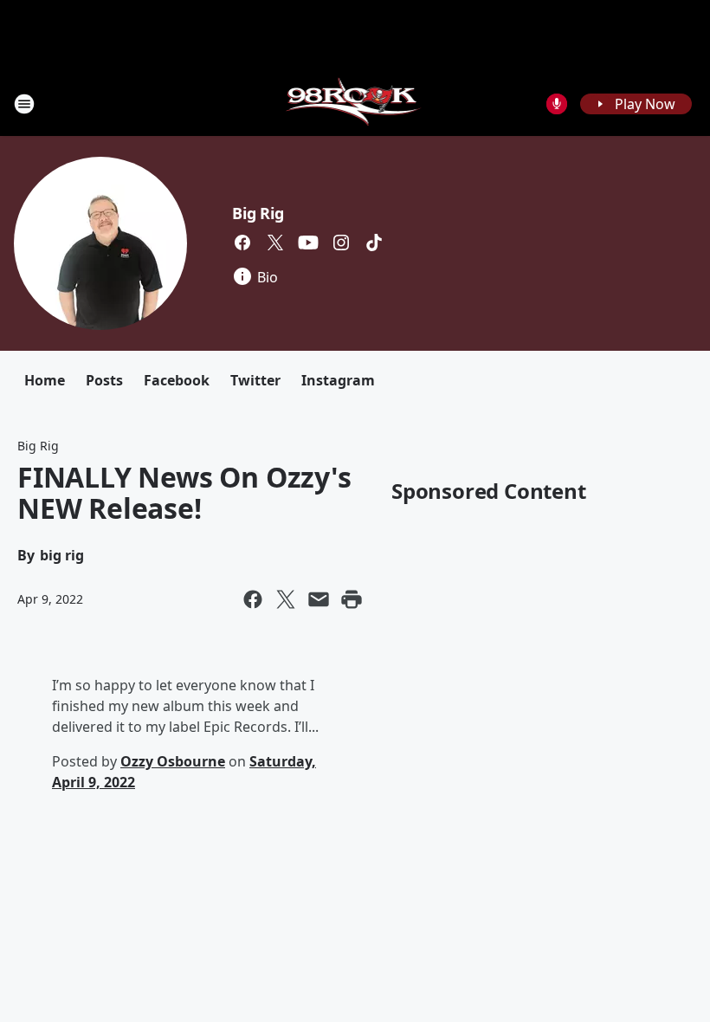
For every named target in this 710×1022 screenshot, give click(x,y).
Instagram (338, 380)
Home (44, 380)
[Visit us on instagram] (341, 242)
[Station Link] (355, 103)
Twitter (255, 380)
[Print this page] (351, 599)
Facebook (177, 380)
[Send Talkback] (556, 104)
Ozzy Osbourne (172, 761)
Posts (104, 380)
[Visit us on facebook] (242, 242)
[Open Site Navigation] (24, 104)
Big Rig (258, 213)
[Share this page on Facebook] (253, 599)
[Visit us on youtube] (308, 242)
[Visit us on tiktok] (374, 242)
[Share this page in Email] (319, 599)
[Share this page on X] (286, 599)
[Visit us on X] (275, 242)
